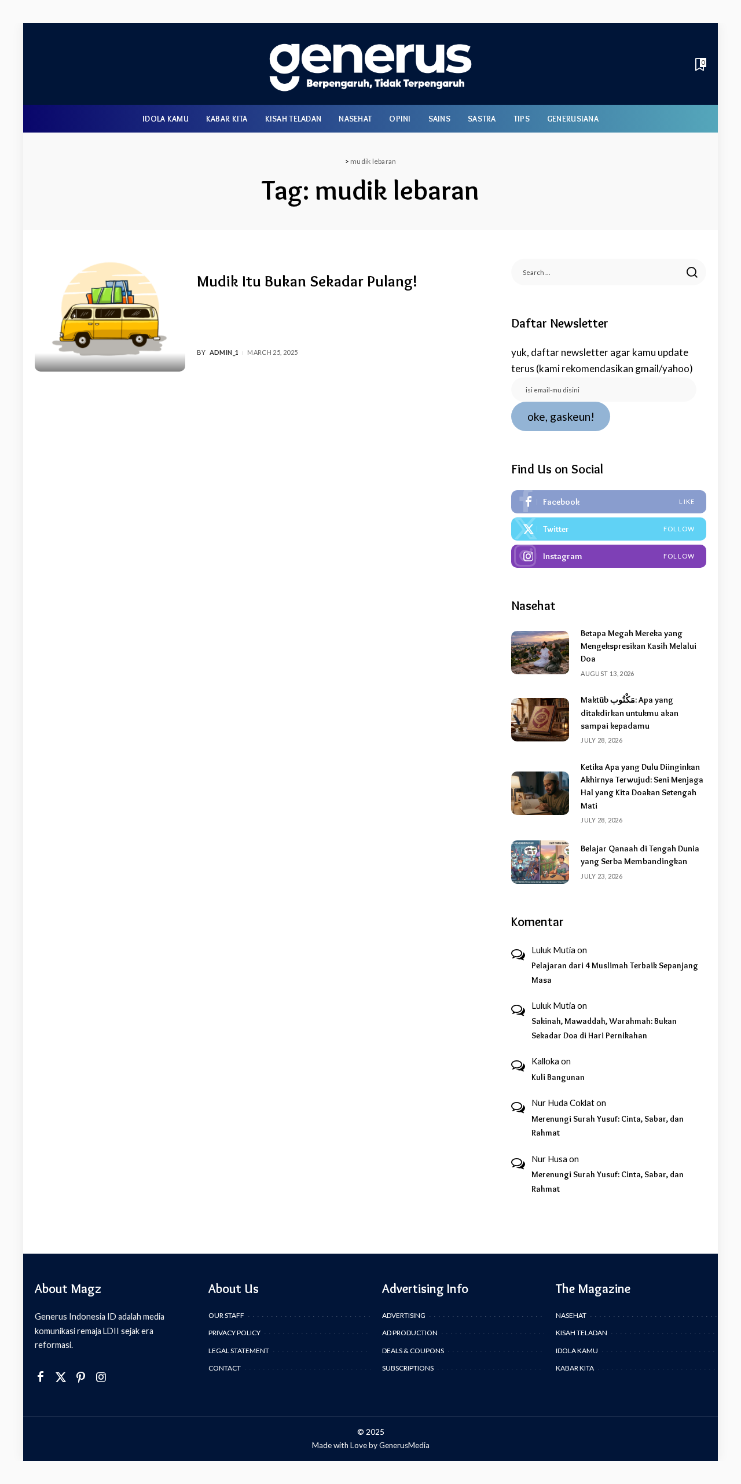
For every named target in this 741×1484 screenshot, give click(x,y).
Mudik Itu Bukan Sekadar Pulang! (307, 281)
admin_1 (224, 352)
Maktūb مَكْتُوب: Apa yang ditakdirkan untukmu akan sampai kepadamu (629, 713)
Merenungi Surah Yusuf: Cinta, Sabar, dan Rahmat (607, 1126)
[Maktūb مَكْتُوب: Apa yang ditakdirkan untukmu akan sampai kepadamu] (540, 719)
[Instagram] (608, 556)
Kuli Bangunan (558, 1077)
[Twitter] (608, 529)
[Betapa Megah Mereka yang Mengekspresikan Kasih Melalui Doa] (540, 652)
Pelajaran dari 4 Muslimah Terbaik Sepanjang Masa (614, 972)
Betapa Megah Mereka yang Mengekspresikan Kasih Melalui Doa (638, 646)
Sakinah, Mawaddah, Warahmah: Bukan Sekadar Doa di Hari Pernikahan (604, 1028)
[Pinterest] (81, 1377)
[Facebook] (608, 501)
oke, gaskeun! (561, 416)
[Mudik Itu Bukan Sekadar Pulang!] (110, 315)
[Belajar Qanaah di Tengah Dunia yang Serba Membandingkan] (540, 862)
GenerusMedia (404, 1445)
